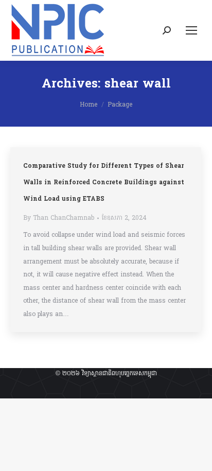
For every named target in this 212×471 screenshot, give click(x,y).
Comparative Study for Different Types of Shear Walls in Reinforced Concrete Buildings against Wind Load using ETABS (103, 183)
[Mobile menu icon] (191, 30)
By (58, 218)
